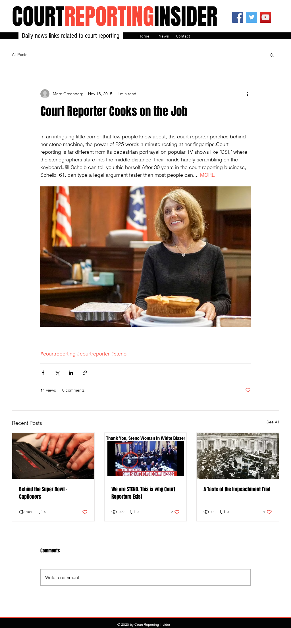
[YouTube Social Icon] (265, 17)
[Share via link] (85, 372)
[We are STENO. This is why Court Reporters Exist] (146, 456)
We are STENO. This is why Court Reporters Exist (143, 493)
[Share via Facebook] (43, 372)
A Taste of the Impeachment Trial (236, 489)
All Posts (19, 54)
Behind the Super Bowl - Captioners (43, 493)
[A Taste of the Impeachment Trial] (238, 456)
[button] (272, 55)
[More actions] (247, 93)
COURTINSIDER (114, 16)
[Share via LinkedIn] (71, 372)
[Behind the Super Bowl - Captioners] (53, 456)
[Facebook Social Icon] (237, 17)
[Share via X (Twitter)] (57, 372)
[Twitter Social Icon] (251, 17)
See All (273, 422)
